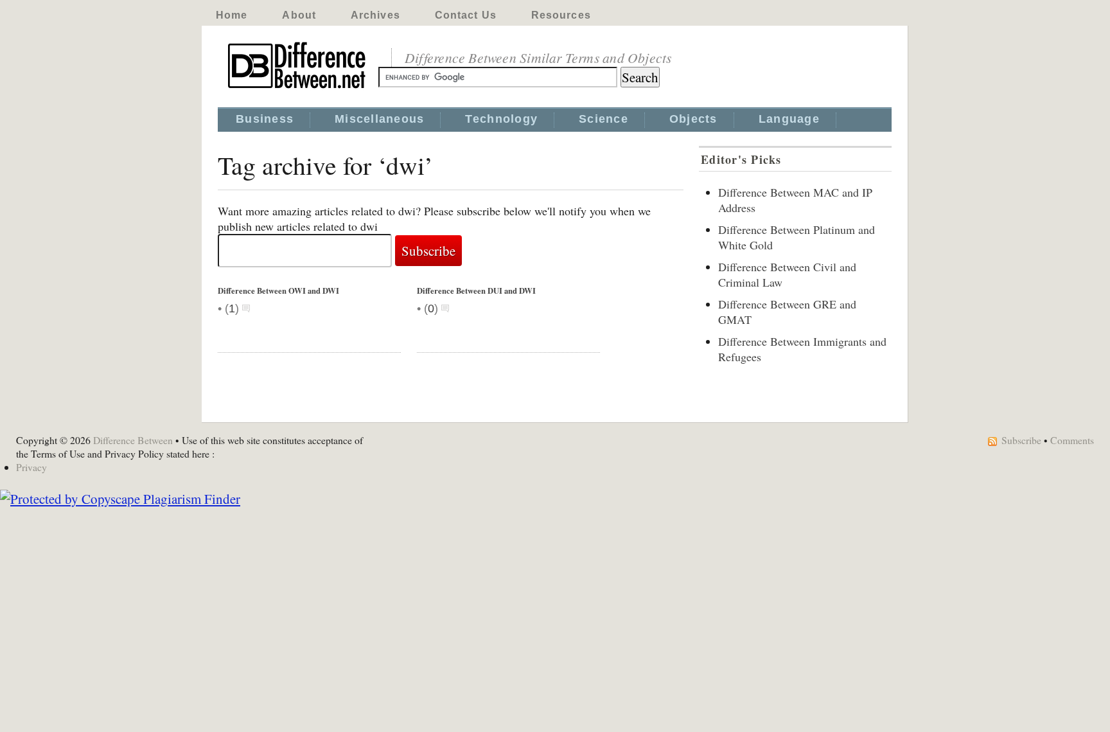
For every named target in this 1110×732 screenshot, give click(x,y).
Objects (693, 118)
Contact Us (466, 15)
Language (789, 118)
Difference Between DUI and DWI (476, 290)
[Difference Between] (298, 88)
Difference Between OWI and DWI (278, 290)
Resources (561, 15)
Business (265, 118)
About (299, 15)
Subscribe (1021, 440)
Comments (1072, 440)
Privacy (31, 467)
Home (231, 15)
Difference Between (133, 440)
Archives (375, 15)
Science (603, 118)
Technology (501, 118)
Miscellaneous (379, 118)
